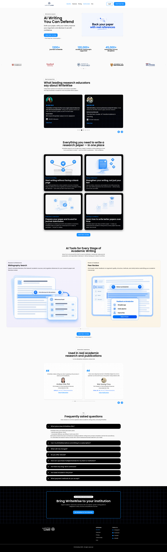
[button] (1, 65)
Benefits (69, 4)
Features (74, 4)
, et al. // (63, 390)
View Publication (63, 392)
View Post (71, 125)
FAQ (92, 4)
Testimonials (86, 4)
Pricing (80, 4)
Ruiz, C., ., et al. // (104, 389)
